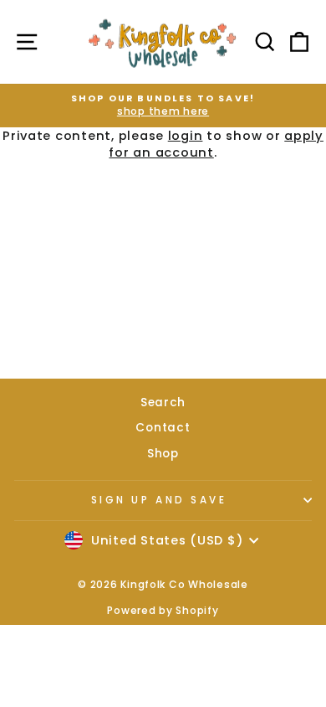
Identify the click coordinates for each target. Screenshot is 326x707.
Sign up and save (159, 500)
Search (163, 402)
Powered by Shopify (162, 610)
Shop (163, 454)
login (185, 135)
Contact (162, 428)
